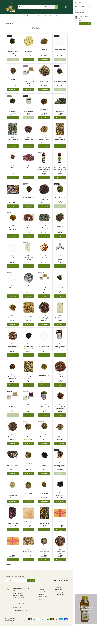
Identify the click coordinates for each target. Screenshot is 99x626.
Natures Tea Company (19, 619)
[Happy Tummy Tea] (13, 129)
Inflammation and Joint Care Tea (12, 228)
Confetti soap (12, 407)
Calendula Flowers (13, 318)
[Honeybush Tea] (44, 189)
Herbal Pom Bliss (12, 168)
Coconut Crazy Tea (44, 375)
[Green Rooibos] (44, 71)
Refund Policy (58, 589)
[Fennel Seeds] (28, 485)
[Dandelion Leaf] (44, 426)
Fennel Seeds (28, 493)
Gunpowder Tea (60, 111)
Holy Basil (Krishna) (28, 198)
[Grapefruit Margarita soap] (28, 71)
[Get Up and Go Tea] (44, 513)
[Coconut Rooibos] (60, 366)
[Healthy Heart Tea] (60, 129)
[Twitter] (64, 580)
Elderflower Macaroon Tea (60, 466)
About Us (41, 594)
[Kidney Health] (13, 277)
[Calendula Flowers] (13, 307)
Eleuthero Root (13, 495)
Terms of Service (59, 594)
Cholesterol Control (44, 346)
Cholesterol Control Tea (60, 347)
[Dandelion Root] (60, 426)
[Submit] (56, 7)
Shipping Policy (59, 592)
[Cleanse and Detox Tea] (28, 366)
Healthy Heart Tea (60, 139)
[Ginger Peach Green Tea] (13, 41)
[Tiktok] (59, 580)
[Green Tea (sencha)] (13, 101)
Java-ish (13, 258)
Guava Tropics (44, 109)
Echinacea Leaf (28, 463)
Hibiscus (28, 168)
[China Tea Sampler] (60, 307)
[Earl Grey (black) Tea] (13, 455)
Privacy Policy (58, 587)
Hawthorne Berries (28, 139)
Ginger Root (28, 51)
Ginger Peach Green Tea (13, 52)
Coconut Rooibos (60, 377)
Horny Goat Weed (60, 198)
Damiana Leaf (28, 437)
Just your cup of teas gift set (60, 258)
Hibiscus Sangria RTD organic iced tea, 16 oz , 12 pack (44, 169)
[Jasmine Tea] (60, 217)
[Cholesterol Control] (44, 336)
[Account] (62, 7)
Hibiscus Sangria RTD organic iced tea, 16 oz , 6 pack (60, 169)
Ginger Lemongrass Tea (44, 552)
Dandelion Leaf (44, 437)
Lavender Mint (60, 288)
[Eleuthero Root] (13, 485)
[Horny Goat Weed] (60, 189)
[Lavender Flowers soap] (44, 277)
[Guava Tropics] (44, 101)
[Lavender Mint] (60, 277)
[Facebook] (55, 580)
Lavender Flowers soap (44, 288)
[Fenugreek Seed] (44, 485)
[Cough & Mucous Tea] (44, 396)
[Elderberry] (44, 455)
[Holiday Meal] (13, 189)
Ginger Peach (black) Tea (60, 552)
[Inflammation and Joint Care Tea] (13, 217)
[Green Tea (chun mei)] (60, 71)
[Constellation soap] (28, 396)
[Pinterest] (62, 580)
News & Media (43, 596)
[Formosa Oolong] (60, 485)
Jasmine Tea (60, 226)
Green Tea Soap (28, 111)
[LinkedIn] (67, 580)
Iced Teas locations (44, 592)
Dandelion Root (60, 437)
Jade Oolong (44, 228)
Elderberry (44, 465)
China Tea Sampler (60, 318)
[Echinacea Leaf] (28, 455)
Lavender (28, 288)
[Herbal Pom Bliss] (13, 157)
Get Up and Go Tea (44, 523)
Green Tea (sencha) (13, 111)
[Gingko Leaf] (44, 41)
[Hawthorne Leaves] (44, 129)
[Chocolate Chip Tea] (13, 336)
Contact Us (42, 599)
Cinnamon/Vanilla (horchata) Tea (12, 377)
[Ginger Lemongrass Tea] (44, 541)
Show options (85, 23)
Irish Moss (28, 228)
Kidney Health (12, 288)
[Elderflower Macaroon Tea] (60, 455)
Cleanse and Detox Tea (28, 377)
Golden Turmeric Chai (60, 49)
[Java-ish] (13, 247)
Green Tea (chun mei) (60, 81)
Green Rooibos (44, 81)
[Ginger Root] (28, 41)
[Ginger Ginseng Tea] (28, 541)
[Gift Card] (60, 513)
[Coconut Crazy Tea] (44, 366)
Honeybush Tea (44, 199)
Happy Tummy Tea (13, 139)
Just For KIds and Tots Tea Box (28, 258)
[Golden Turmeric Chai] (60, 41)
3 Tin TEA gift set (83, 16)
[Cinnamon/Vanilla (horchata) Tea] (13, 366)
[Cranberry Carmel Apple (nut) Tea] (60, 396)
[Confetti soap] (13, 396)
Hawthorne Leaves (44, 139)
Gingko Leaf (44, 49)
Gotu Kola (12, 79)
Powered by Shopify (10, 620)
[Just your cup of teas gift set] (60, 247)
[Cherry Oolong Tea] (44, 307)
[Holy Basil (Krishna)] (28, 189)
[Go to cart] (66, 7)
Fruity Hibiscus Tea (13, 523)
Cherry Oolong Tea (44, 318)
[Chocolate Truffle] (28, 336)
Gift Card (60, 521)
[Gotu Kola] (13, 71)
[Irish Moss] (28, 217)
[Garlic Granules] (28, 513)
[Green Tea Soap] (28, 101)
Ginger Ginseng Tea (28, 551)
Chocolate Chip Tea (13, 346)
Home (40, 587)
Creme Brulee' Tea (12, 437)
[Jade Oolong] (44, 217)
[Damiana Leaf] (28, 426)
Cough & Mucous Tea (44, 407)
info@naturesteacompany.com (21, 588)
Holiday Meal (12, 198)
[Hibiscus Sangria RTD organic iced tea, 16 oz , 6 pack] (60, 157)
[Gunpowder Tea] (60, 101)
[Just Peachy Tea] (44, 247)
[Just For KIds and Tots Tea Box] (28, 247)
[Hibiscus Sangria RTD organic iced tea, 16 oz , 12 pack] (44, 157)
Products (41, 589)
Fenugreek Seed (44, 493)
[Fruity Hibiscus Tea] (13, 513)
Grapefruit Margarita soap (28, 82)
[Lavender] (28, 277)
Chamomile (28, 316)
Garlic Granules (28, 521)
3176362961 (16, 590)
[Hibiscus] (28, 157)
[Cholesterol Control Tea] (60, 336)
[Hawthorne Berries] (28, 129)
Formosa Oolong (60, 495)
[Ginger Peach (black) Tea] (60, 541)
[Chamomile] (28, 307)
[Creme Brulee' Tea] (13, 426)
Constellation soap (28, 407)
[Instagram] (57, 580)
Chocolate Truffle (28, 346)
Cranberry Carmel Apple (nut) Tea (60, 407)
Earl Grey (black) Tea (12, 465)
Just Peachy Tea (44, 258)
